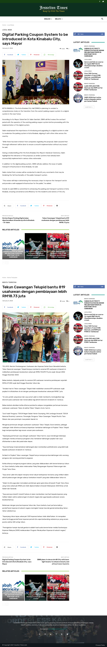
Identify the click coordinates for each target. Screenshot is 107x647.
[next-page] (7, 262)
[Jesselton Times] (53, 9)
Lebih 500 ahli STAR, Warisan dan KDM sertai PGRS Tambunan (93, 88)
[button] (102, 19)
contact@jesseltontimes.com (57, 629)
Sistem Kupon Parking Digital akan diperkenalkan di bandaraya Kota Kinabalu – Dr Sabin (18, 220)
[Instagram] (45, 634)
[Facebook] (99, 1)
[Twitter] (103, 1)
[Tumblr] (62, 634)
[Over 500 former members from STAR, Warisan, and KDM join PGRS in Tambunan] (58, 246)
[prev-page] (3, 262)
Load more (88, 107)
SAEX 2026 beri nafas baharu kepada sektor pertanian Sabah (92, 99)
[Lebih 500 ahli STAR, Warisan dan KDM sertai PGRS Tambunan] (78, 86)
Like (102, 34)
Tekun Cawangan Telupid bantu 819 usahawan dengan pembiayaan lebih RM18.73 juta (55, 220)
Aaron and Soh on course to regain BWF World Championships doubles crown (35, 254)
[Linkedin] (51, 634)
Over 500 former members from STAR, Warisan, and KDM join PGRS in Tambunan (58, 254)
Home (4, 25)
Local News (10, 25)
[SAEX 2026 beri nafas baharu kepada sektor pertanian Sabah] (78, 98)
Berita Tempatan (13, 247)
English (47, 19)
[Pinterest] (56, 634)
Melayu (58, 19)
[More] (57, 206)
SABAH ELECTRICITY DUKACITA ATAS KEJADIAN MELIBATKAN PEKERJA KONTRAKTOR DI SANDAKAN (13, 253)
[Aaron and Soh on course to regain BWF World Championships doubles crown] (36, 246)
